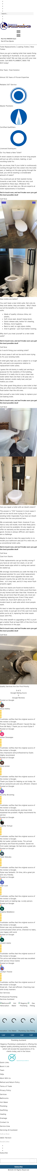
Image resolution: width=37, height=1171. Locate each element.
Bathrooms (4, 1098)
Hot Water (4, 1102)
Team (2, 1070)
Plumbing (3, 1106)
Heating (3, 1114)
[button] (2, 585)
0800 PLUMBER (14, 60)
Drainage (3, 1118)
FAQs (2, 1074)
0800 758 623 (5, 1138)
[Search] (35, 13)
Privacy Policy (5, 1090)
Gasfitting (4, 1110)
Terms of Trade (6, 1086)
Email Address (6, 1157)
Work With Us (5, 1078)
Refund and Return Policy (10, 1082)
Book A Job (4, 1066)
